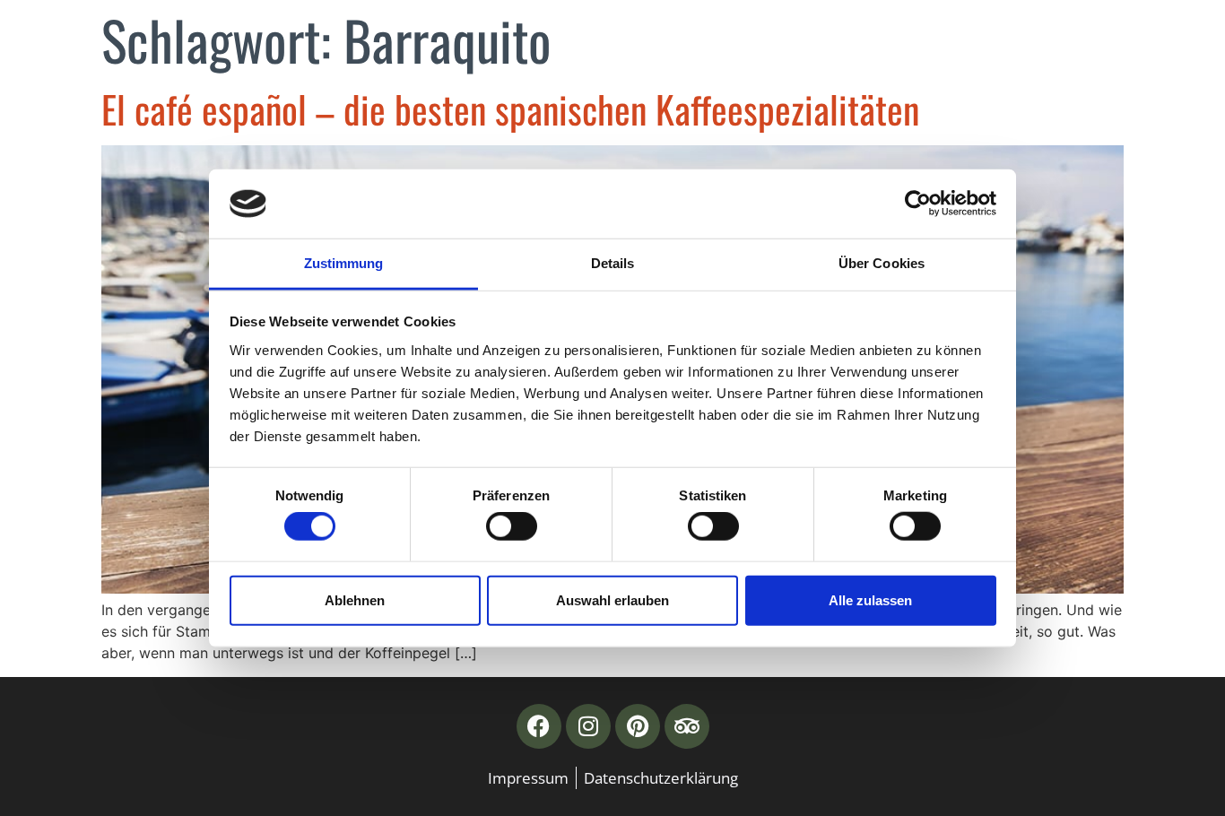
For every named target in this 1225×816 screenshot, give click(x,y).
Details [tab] (613, 263)
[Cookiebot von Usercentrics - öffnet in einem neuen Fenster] (917, 203)
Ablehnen (355, 599)
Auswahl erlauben (612, 599)
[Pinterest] (637, 726)
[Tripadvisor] (687, 726)
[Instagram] (588, 726)
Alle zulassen (870, 599)
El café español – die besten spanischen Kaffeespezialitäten (510, 108)
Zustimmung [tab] (344, 263)
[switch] (511, 526)
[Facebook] (539, 726)
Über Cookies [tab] (881, 263)
